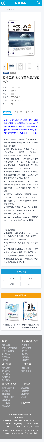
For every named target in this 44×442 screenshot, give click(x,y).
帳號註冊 (6, 390)
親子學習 (6, 354)
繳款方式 (25, 394)
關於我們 (25, 402)
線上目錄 (25, 387)
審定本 (24, 351)
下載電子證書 (8, 397)
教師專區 (25, 357)
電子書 (5, 360)
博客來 (11, 278)
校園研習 (25, 360)
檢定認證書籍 (8, 351)
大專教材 (25, 344)
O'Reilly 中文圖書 (9, 348)
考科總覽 (6, 367)
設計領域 (6, 377)
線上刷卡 (25, 397)
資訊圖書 (6, 344)
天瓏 (30, 278)
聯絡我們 (25, 390)
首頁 (4, 9)
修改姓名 (6, 400)
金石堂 (11, 284)
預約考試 (6, 406)
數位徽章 (6, 394)
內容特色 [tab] (7, 111)
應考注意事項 (8, 387)
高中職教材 (26, 348)
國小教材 (25, 354)
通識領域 (6, 371)
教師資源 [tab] (29, 111)
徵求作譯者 (26, 371)
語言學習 (6, 357)
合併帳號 (6, 403)
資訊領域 (6, 374)
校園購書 (25, 367)
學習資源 (6, 380)
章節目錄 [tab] (18, 111)
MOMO (30, 284)
